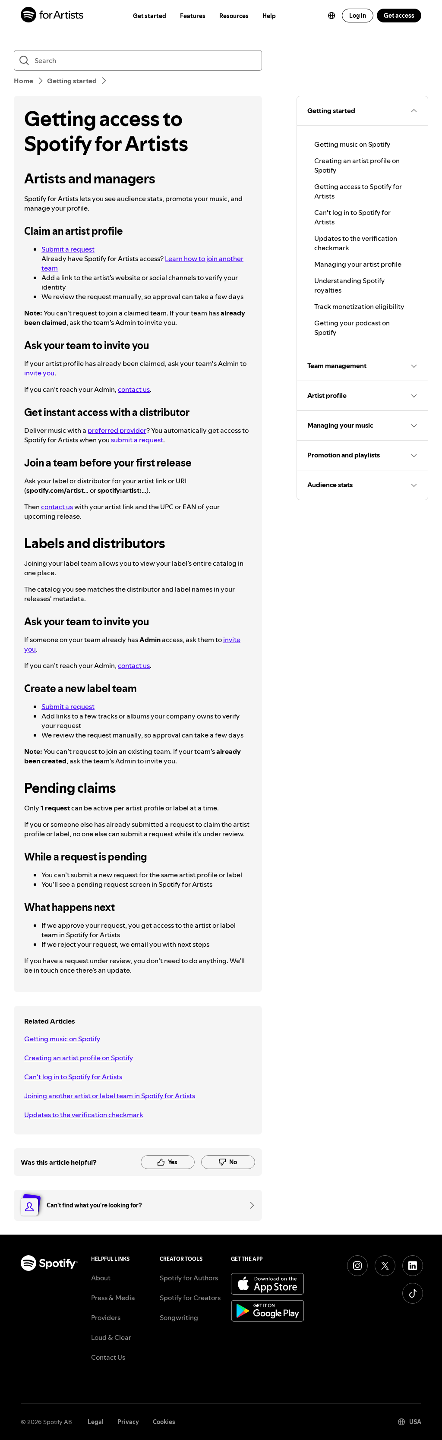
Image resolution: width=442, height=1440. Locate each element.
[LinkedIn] (412, 1265)
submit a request (137, 439)
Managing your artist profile (357, 264)
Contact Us (108, 1357)
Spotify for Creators (190, 1297)
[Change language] (331, 15)
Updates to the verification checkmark (83, 1114)
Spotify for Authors (189, 1277)
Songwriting (179, 1317)
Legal (96, 1422)
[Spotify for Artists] (52, 16)
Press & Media (113, 1297)
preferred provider (117, 430)
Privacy (128, 1422)
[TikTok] (412, 1293)
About (100, 1277)
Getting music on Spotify (62, 1038)
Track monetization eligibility (359, 306)
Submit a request (68, 249)
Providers (105, 1317)
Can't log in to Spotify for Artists (73, 1076)
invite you (39, 373)
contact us (134, 389)
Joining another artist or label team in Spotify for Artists (109, 1095)
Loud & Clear (111, 1337)
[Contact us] (249, 1205)
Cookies (164, 1422)
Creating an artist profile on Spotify (78, 1057)
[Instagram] (357, 1265)
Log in (357, 15)
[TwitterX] (385, 1265)
